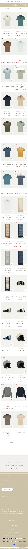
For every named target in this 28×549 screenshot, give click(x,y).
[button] (22, 546)
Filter (7, 8)
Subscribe (7, 489)
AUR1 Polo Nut (20, 113)
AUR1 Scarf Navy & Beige (7, 297)
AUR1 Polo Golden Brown (7, 59)
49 (22, 441)
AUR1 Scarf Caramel (7, 243)
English (21, 535)
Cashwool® (21, 403)
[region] (14, 462)
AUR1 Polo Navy (7, 113)
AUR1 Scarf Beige (20, 217)
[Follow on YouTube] (10, 520)
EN (13, 529)
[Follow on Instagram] (6, 520)
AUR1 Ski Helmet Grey (7, 377)
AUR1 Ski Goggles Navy (7, 351)
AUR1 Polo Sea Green (7, 191)
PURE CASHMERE (21, 215)
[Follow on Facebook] (2, 520)
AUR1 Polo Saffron (21, 164)
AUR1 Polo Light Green (21, 87)
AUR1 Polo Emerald (21, 33)
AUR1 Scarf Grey (7, 270)
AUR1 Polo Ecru (7, 33)
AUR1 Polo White (7, 217)
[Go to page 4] (25, 441)
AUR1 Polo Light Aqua (21, 59)
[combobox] (14, 530)
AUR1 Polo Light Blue (7, 86)
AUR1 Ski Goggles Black (7, 324)
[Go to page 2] (2, 441)
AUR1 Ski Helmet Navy (21, 378)
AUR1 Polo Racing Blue (7, 165)
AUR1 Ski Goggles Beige (21, 297)
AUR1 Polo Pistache (21, 139)
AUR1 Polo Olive (7, 139)
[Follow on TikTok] (14, 520)
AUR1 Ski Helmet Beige (21, 351)
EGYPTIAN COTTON (7, 31)
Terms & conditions (7, 548)
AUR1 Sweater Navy (21, 405)
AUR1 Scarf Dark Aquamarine (21, 244)
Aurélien (20, 294)
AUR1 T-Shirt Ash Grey (7, 433)
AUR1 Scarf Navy (21, 270)
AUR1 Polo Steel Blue (20, 192)
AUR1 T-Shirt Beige (20, 432)
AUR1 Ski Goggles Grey (21, 324)
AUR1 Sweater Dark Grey (7, 405)
